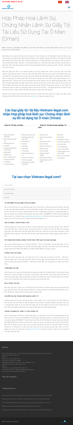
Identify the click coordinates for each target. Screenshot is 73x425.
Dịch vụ (9, 47)
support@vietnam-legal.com (34, 216)
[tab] (36, 185)
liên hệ (33, 96)
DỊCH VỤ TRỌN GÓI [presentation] (9, 189)
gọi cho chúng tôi (34, 329)
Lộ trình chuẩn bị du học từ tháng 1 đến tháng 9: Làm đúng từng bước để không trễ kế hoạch (27, 410)
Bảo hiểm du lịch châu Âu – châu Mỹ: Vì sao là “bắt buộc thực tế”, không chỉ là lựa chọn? (26, 399)
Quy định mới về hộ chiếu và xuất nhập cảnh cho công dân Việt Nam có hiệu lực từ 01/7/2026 (27, 395)
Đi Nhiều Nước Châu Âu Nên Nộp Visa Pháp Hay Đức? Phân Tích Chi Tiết (21, 406)
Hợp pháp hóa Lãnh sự (21, 47)
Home (4, 47)
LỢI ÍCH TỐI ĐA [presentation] (8, 185)
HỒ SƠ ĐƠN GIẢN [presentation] (9, 193)
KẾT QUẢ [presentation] (6, 197)
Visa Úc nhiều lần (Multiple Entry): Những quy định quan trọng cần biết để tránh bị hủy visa (26, 402)
